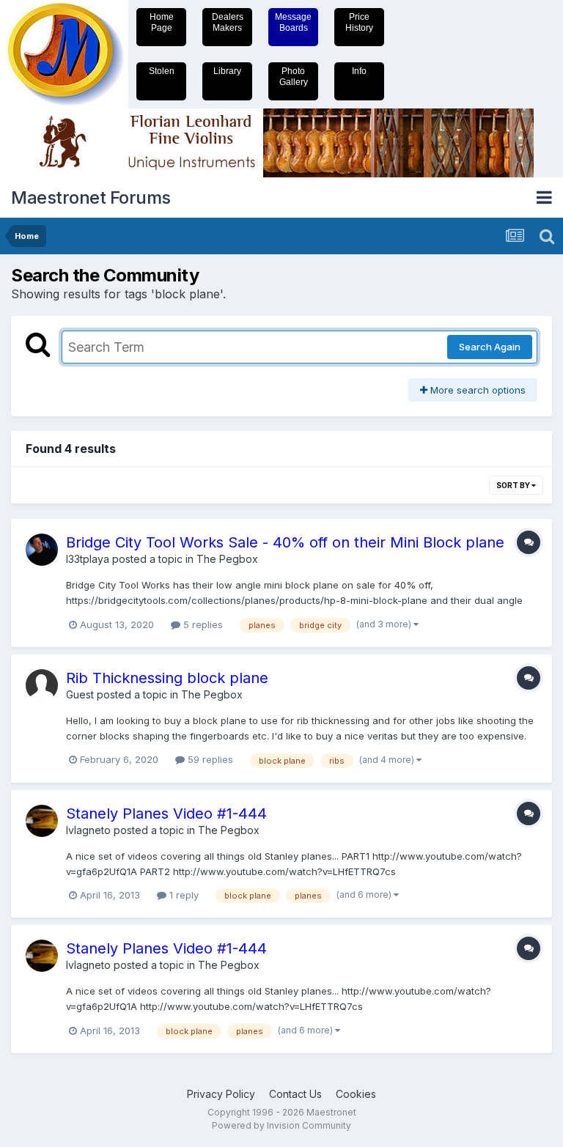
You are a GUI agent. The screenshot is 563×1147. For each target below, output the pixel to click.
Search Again (489, 347)
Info (359, 71)
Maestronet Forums (91, 197)
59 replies (209, 759)
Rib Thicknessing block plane (167, 678)
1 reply (182, 895)
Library (227, 71)
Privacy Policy (221, 1094)
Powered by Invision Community (281, 1125)
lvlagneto (88, 830)
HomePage (162, 22)
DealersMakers (227, 22)
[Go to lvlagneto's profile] (42, 821)
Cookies (356, 1094)
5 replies (201, 624)
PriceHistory (359, 22)
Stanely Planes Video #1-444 (166, 813)
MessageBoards (293, 22)
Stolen (161, 71)
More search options (476, 390)
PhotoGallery (293, 76)
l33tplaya (87, 559)
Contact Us (295, 1094)
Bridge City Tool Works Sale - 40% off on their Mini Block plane (285, 542)
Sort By (513, 485)
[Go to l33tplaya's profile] (42, 550)
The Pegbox (227, 559)
